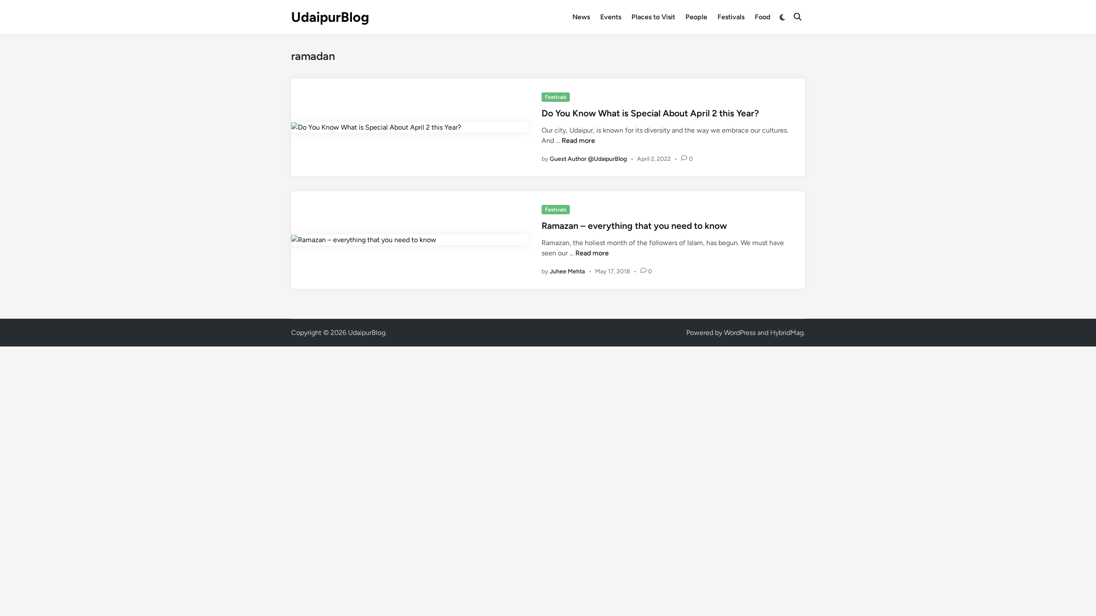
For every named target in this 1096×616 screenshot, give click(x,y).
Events (610, 17)
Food (762, 17)
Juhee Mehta (567, 271)
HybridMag (787, 333)
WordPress (740, 333)
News (581, 17)
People (696, 17)
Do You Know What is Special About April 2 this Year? (650, 113)
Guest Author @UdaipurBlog (588, 159)
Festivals (731, 17)
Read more (578, 140)
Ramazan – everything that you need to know (634, 225)
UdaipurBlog (330, 17)
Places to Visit (653, 17)
